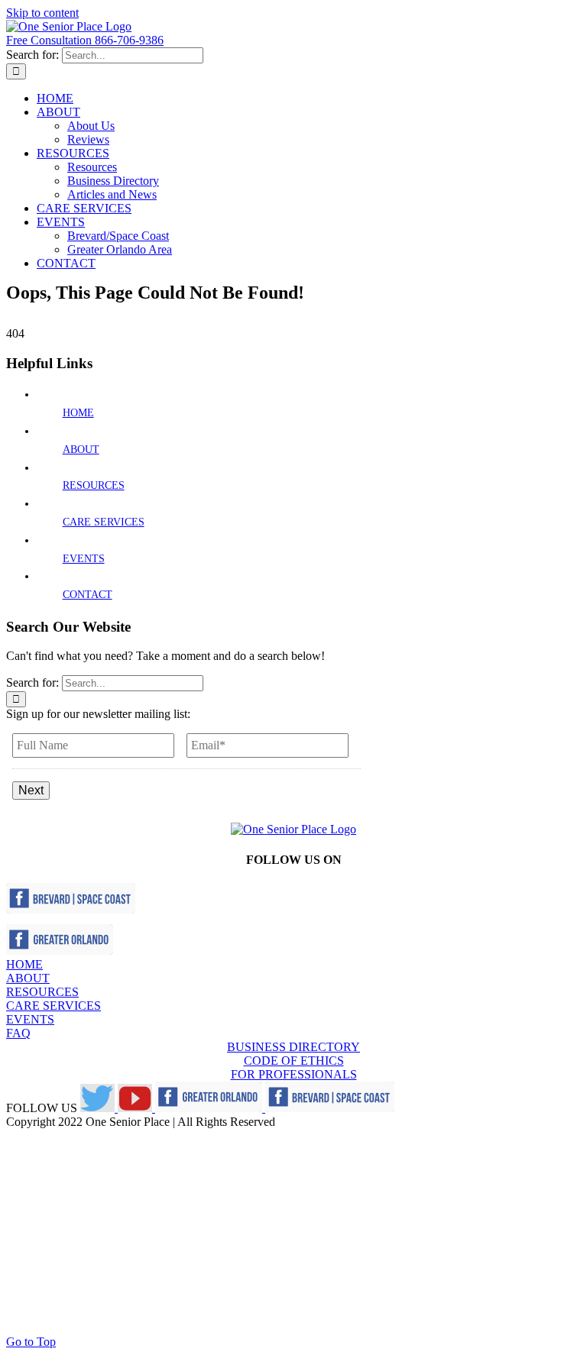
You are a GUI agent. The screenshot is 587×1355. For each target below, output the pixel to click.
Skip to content (42, 12)
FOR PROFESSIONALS (294, 1074)
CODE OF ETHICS (294, 1060)
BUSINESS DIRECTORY (293, 1046)
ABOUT (81, 449)
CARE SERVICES (103, 522)
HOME (78, 413)
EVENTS (84, 558)
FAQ (18, 1033)
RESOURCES (94, 485)
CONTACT (87, 594)
